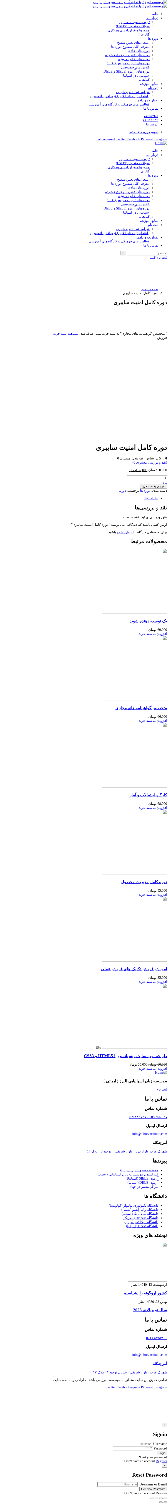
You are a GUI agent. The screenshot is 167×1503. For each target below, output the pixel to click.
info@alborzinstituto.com (149, 1134)
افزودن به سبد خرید (153, 486)
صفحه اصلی (149, 289)
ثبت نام (162, 1089)
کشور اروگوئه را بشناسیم (145, 1293)
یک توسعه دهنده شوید (148, 621)
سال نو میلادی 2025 (150, 1310)
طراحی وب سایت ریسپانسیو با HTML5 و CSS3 (125, 1055)
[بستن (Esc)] (165, 1498)
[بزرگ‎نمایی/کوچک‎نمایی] (152, 1498)
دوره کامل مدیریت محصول (144, 882)
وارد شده (123, 532)
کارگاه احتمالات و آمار (148, 795)
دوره (122, 490)
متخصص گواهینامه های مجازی (141, 708)
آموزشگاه (160, 1363)
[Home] (161, 143)
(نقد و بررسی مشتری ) (149, 462)
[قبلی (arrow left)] (165, 1502)
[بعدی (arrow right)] (161, 1502)
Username (160, 1444)
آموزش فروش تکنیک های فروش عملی (134, 969)
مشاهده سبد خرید (66, 333)
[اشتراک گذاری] (161, 1498)
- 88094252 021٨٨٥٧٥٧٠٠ (148, 1117)
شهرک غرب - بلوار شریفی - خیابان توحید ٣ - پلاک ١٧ (130, 1372)
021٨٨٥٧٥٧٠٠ (156, 1338)
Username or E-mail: (153, 1484)
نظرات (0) (151, 498)
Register (161, 1461)
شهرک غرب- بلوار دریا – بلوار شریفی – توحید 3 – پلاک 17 (127, 1151)
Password (160, 1448)
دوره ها (145, 490)
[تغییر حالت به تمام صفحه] (156, 1498)
